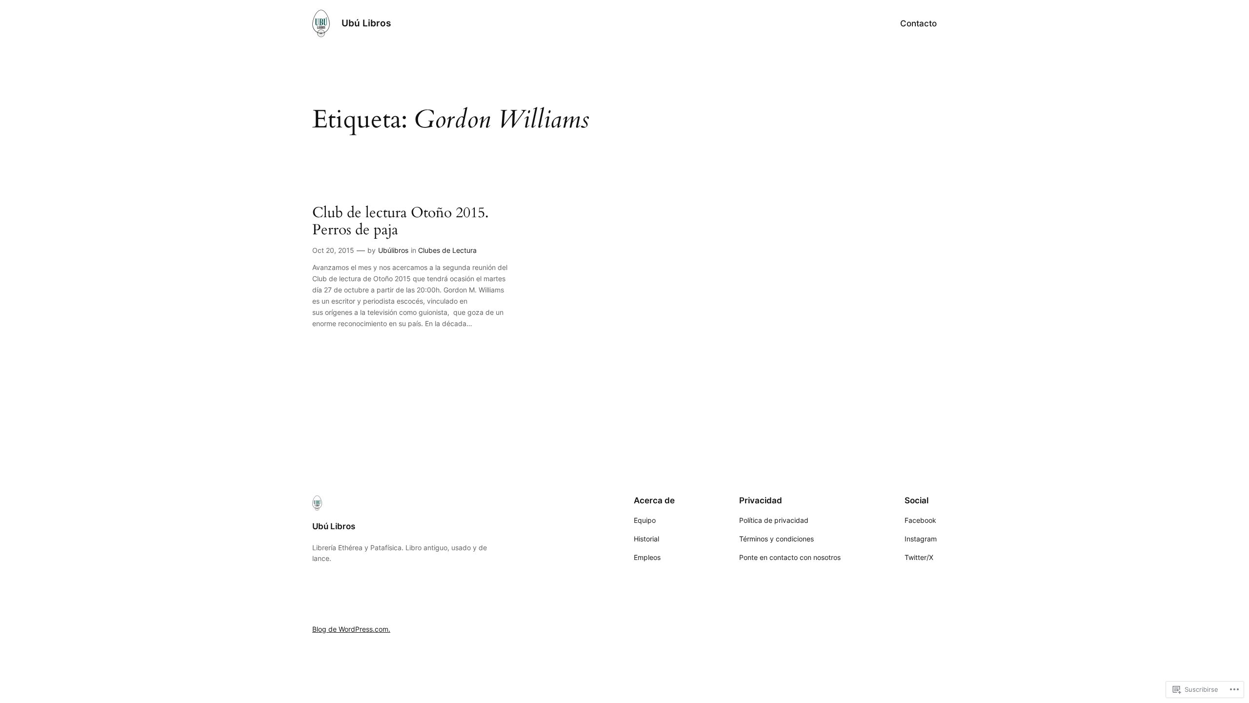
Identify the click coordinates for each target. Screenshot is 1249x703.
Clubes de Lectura (447, 250)
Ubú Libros (366, 23)
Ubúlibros (393, 250)
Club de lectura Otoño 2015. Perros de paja (400, 222)
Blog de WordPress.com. (351, 629)
